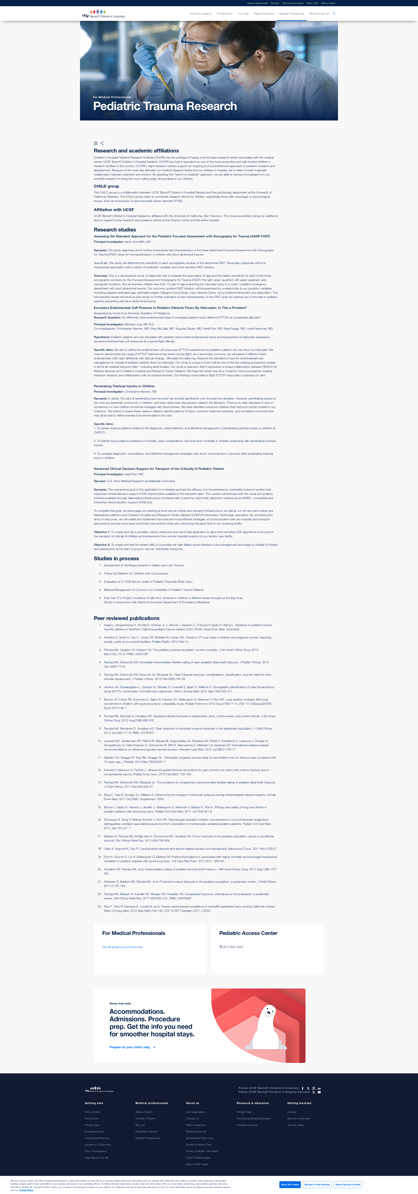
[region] (209, 1185)
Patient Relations (196, 1124)
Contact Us (192, 1118)
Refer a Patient (328, 3)
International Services (97, 1138)
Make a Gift (312, 3)
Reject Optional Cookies (348, 1184)
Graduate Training (247, 1124)
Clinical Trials (244, 1111)
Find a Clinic (92, 1118)
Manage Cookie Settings (317, 1184)
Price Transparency (96, 1151)
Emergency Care (94, 1131)
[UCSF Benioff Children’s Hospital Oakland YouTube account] (319, 1092)
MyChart (275, 3)
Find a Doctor (93, 1111)
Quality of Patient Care (199, 1144)
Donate (291, 1111)
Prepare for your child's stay (130, 1047)
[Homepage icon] (106, 13)
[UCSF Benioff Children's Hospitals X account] (308, 1088)
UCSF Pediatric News (198, 1157)
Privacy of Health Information (202, 1151)
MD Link (140, 1124)
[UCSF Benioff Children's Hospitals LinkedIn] (319, 1088)
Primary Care (92, 1124)
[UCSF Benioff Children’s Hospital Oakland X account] (313, 1092)
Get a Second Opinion (293, 3)
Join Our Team (295, 1124)
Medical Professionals (148, 1138)
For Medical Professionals (112, 97)
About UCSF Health (197, 1164)
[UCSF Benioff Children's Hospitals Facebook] (302, 1088)
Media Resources (196, 1131)
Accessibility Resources (199, 1138)
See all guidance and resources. (122, 947)
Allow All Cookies (290, 1184)
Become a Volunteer (298, 1118)
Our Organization (196, 1111)
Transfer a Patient (146, 1118)
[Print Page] (95, 143)
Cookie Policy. (26, 1190)
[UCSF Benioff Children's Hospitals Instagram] (313, 1088)
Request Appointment (257, 3)
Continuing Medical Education (254, 1118)
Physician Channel (146, 1131)
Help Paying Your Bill (97, 1157)
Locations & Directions (98, 1144)
